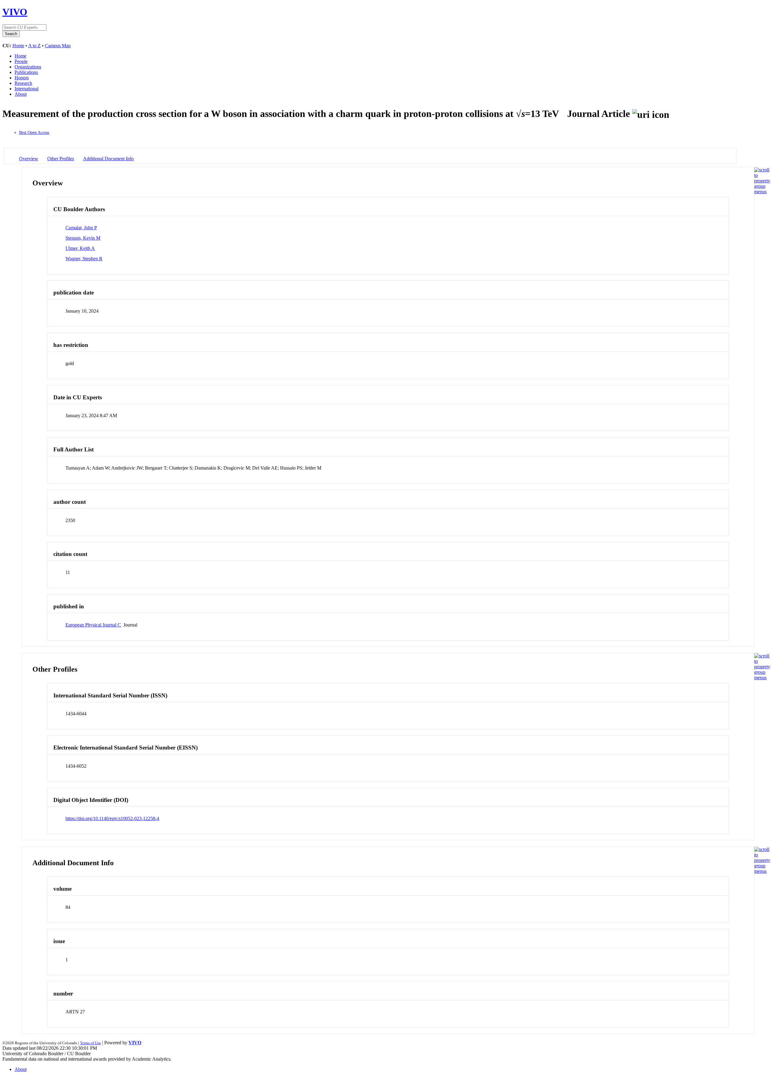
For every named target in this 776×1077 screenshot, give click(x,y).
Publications (26, 72)
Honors (22, 77)
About (21, 94)
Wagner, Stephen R (83, 258)
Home (18, 45)
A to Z (34, 45)
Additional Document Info (108, 158)
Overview (28, 158)
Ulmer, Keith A (80, 248)
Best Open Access (34, 132)
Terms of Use (90, 1043)
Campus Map (58, 45)
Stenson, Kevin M (82, 238)
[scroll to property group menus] (762, 191)
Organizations (28, 66)
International (26, 88)
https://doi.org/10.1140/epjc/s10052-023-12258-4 (112, 818)
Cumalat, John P (81, 227)
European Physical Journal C (93, 624)
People (21, 61)
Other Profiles (60, 158)
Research (23, 83)
